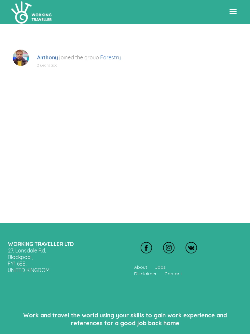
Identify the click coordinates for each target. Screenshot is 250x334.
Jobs (160, 267)
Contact (173, 274)
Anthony (47, 57)
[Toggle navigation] (233, 11)
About (140, 267)
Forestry (110, 57)
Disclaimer (145, 274)
